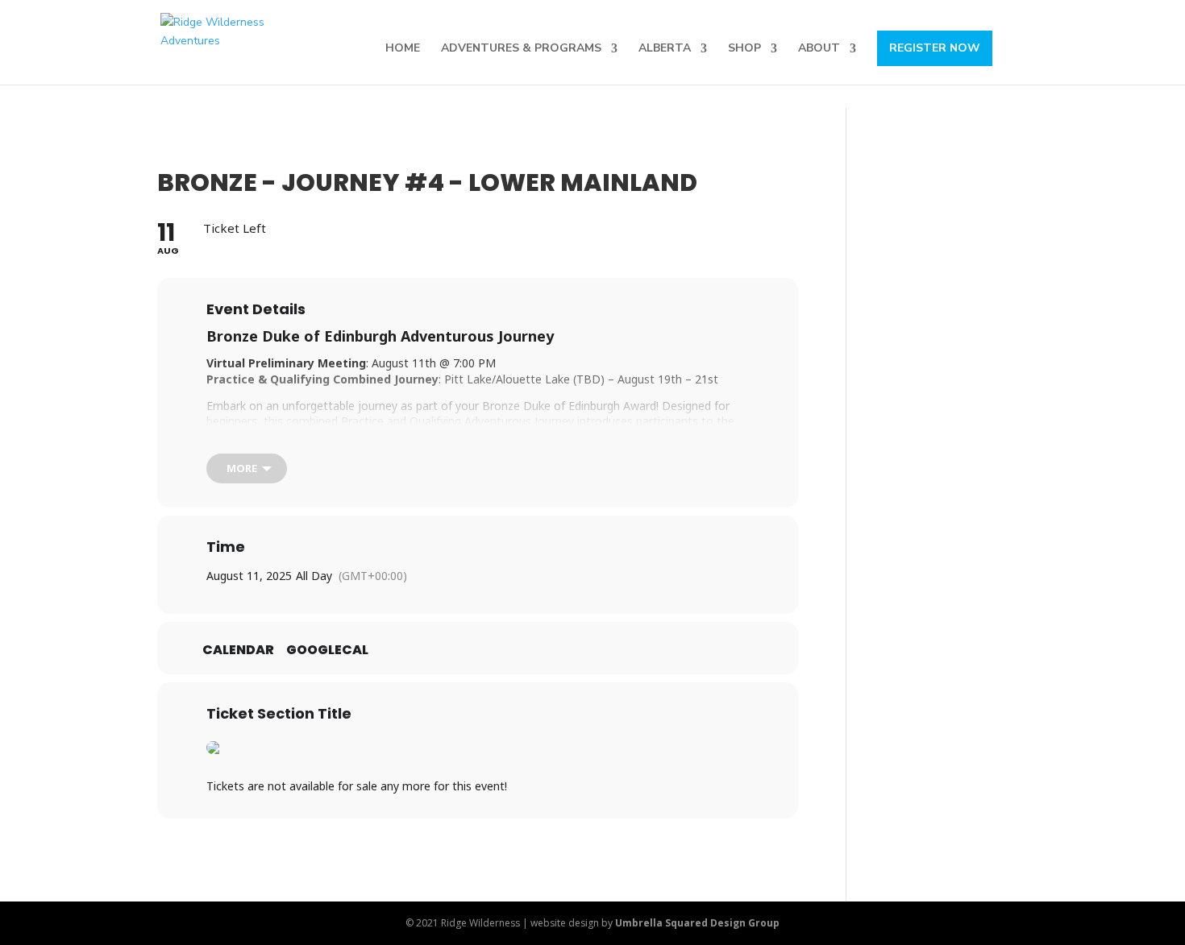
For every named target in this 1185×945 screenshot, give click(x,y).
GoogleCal (327, 650)
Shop (744, 49)
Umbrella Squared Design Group (697, 923)
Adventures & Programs (521, 49)
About (819, 49)
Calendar (238, 650)
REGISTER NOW (934, 48)
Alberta (664, 49)
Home (402, 49)
